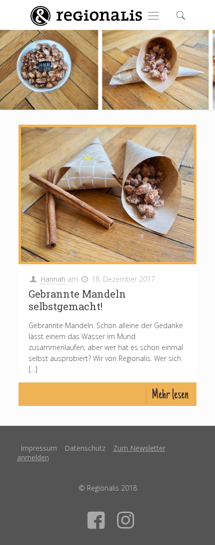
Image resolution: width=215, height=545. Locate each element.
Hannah (53, 279)
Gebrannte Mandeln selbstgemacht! (77, 300)
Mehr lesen (170, 395)
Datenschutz (85, 448)
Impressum (38, 448)
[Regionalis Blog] (86, 15)
